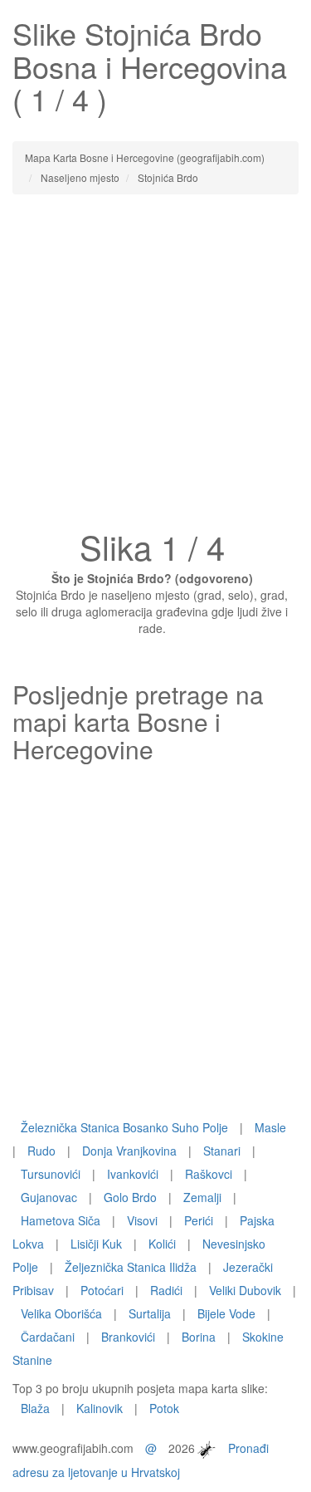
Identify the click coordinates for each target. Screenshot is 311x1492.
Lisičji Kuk (96, 1243)
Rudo (41, 1150)
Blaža (35, 1408)
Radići (166, 1290)
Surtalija (150, 1313)
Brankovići (128, 1336)
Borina (199, 1336)
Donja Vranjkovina (129, 1150)
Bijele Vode (226, 1313)
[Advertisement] (155, 367)
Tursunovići (50, 1174)
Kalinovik (99, 1408)
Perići (198, 1220)
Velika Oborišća (61, 1313)
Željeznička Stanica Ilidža (131, 1267)
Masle (270, 1127)
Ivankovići (132, 1174)
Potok (164, 1408)
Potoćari (102, 1290)
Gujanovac (49, 1197)
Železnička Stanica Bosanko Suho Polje (124, 1127)
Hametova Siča (60, 1220)
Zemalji (202, 1197)
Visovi (142, 1220)
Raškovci (208, 1174)
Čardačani (48, 1336)
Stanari (222, 1150)
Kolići (162, 1243)
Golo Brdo (130, 1197)
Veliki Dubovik (245, 1290)
